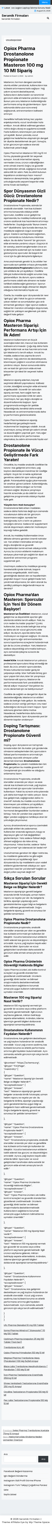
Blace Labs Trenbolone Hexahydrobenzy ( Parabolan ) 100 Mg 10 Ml (25, 1368)
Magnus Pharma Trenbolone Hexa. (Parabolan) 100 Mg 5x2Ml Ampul (22, 1359)
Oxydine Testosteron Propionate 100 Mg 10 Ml (26, 1393)
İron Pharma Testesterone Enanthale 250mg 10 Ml (23, 1376)
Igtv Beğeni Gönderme (15, 1475)
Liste (6, 1489)
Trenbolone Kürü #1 (14, 1347)
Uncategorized (13, 39)
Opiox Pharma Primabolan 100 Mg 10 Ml (24, 1352)
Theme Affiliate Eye (13, 1522)
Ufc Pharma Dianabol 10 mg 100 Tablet (24, 1325)
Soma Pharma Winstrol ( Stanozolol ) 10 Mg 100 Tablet (24, 1332)
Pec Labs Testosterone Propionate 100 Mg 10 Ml (26, 1402)
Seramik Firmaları (15, 15)
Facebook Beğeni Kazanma (18, 1471)
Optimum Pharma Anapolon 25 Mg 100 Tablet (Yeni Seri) (24, 1340)
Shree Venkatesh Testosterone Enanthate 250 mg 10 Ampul (26, 1385)
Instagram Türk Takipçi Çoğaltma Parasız (25, 1485)
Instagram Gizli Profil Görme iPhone (22, 1480)
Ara (5, 1454)
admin (30, 76)
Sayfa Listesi (10, 1494)
